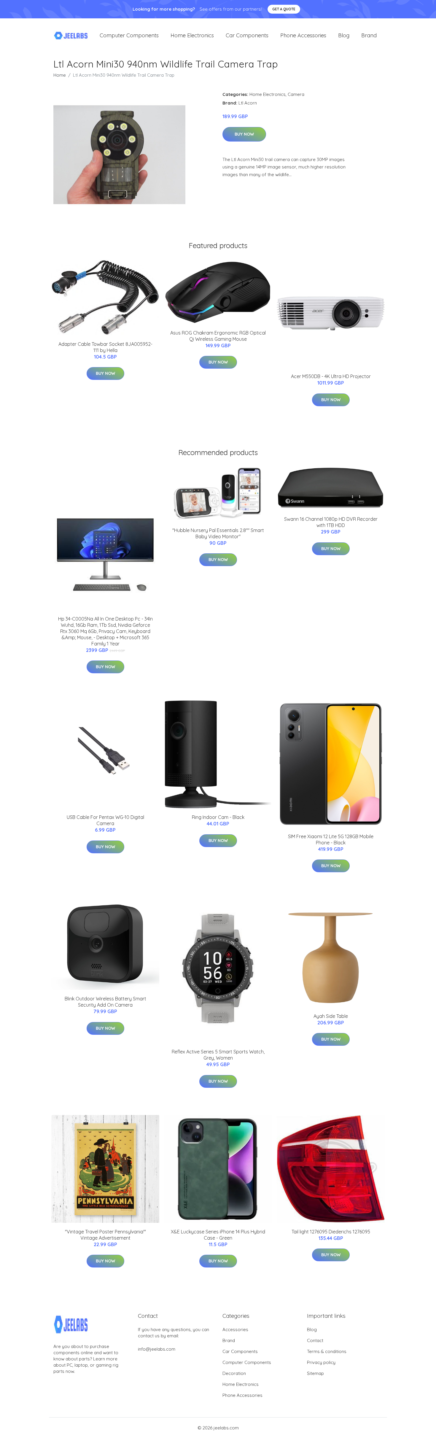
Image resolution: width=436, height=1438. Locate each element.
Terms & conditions (326, 1351)
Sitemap (315, 1373)
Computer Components (129, 35)
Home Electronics (192, 35)
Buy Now (244, 134)
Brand (369, 35)
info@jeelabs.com (156, 1349)
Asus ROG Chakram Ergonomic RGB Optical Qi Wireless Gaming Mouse (218, 336)
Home (59, 75)
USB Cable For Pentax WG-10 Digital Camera (105, 820)
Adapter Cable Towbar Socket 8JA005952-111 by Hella (105, 347)
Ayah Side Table (331, 1016)
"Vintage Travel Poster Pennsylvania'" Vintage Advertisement (105, 1235)
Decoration (234, 1373)
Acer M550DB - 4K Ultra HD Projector (331, 376)
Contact (315, 1340)
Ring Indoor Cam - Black (218, 817)
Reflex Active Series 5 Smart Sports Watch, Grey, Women (218, 1055)
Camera (296, 94)
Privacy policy (321, 1362)
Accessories (235, 1329)
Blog (343, 35)
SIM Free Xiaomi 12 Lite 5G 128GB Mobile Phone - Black (330, 839)
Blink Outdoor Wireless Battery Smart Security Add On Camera (105, 1002)
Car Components (247, 35)
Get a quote (283, 9)
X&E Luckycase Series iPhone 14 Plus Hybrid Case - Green (218, 1235)
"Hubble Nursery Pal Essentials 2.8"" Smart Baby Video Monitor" (218, 533)
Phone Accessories (303, 35)
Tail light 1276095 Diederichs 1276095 (331, 1232)
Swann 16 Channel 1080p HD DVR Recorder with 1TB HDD (331, 522)
